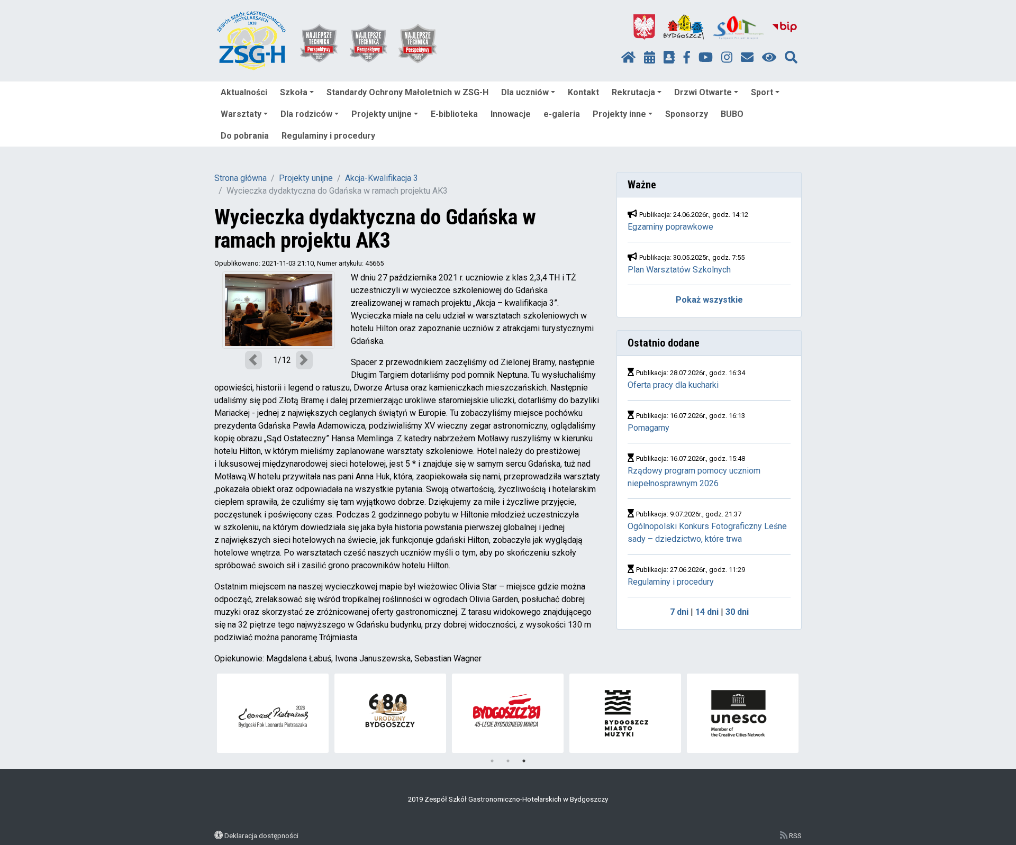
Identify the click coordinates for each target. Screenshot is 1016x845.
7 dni (679, 612)
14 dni (707, 612)
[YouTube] (705, 57)
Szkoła (293, 92)
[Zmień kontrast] (769, 57)
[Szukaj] (791, 57)
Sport (762, 92)
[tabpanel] (390, 713)
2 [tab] (508, 761)
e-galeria (561, 114)
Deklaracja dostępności (261, 835)
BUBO (732, 114)
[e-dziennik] (669, 57)
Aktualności (244, 92)
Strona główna (240, 178)
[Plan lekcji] (649, 57)
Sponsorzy (686, 114)
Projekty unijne (381, 114)
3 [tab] (524, 761)
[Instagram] (727, 57)
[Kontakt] (747, 57)
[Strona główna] (628, 57)
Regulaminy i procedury (328, 136)
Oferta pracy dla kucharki (673, 385)
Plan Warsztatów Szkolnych (679, 270)
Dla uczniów (525, 92)
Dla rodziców (306, 114)
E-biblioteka (454, 114)
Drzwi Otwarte (703, 92)
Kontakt (583, 92)
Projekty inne (619, 114)
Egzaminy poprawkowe (670, 227)
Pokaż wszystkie (709, 300)
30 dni (737, 612)
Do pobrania (245, 136)
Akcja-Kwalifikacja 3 (381, 178)
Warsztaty (241, 114)
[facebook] (687, 57)
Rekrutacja (633, 92)
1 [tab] (492, 761)
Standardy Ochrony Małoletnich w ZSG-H (407, 92)
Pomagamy (648, 428)
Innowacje (511, 114)
